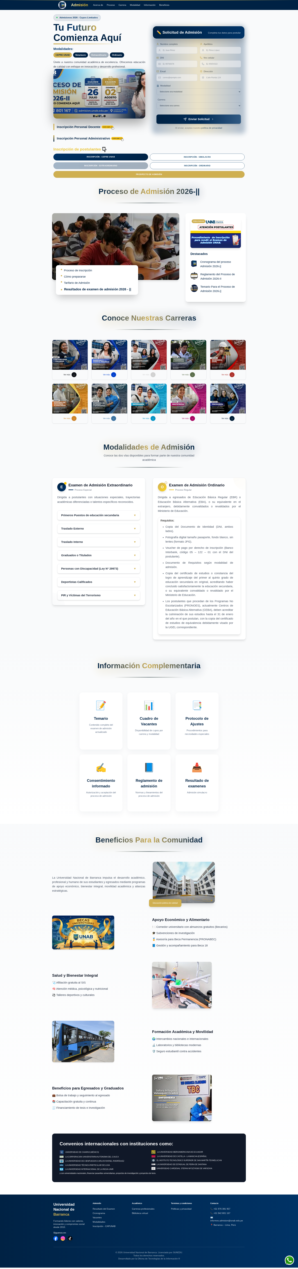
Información (150, 5)
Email (163, 71)
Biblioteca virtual (140, 1213)
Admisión (79, 5)
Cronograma (99, 1213)
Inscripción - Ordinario (197, 166)
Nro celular (209, 57)
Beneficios (164, 5)
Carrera (122, 5)
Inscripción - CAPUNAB (104, 1226)
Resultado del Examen (104, 1209)
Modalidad (135, 5)
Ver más (69, 375)
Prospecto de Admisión (149, 174)
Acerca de (98, 5)
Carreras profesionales (143, 1209)
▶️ (210, 233)
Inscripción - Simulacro (197, 157)
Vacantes (97, 1217)
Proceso (111, 5)
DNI (162, 57)
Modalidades (99, 1222)
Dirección (208, 71)
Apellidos (208, 44)
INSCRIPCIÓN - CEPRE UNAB (101, 157)
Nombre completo (169, 44)
